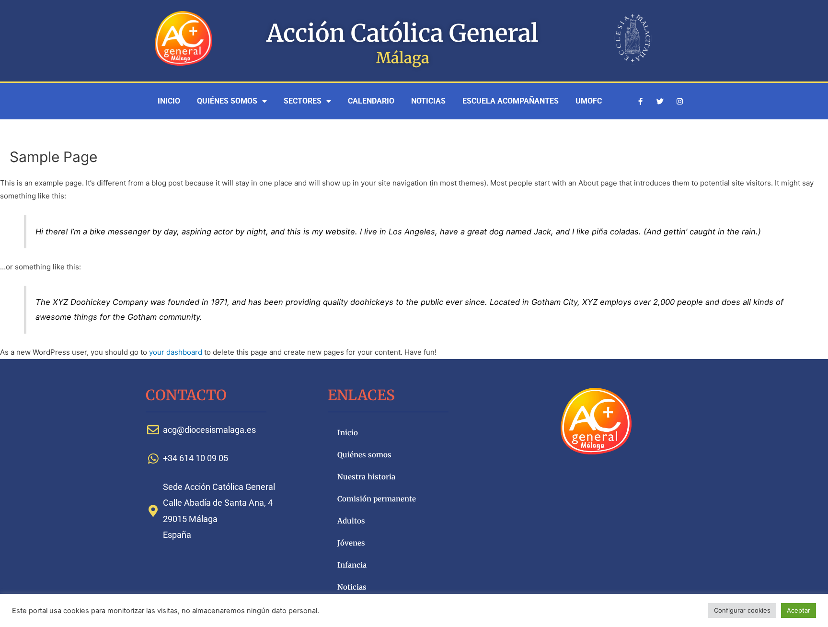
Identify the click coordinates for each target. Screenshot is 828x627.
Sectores (303, 100)
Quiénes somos (227, 100)
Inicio (169, 100)
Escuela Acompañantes (510, 100)
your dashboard (175, 352)
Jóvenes (351, 542)
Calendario (371, 100)
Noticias (428, 100)
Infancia (352, 564)
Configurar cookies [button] (742, 610)
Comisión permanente (376, 498)
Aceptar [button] (798, 610)
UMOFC (588, 100)
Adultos (351, 520)
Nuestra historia (366, 476)
